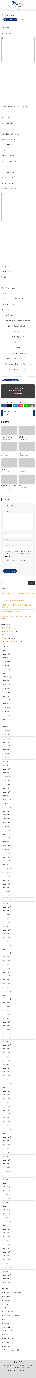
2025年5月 (6, 688)
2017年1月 (6, 941)
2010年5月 (6, 1248)
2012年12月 (7, 1129)
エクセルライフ (11, 634)
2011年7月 (6, 1194)
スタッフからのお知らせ (11, 1315)
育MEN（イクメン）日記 (10, 19)
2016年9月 (6, 957)
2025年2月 (6, 700)
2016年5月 (6, 972)
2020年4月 (6, 845)
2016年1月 (6, 987)
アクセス (9, 1367)
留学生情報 (7, 1342)
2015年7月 (6, 1010)
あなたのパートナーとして (18, 1365)
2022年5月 (6, 780)
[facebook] (14, 1362)
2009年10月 (7, 1275)
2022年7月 (6, 773)
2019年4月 (6, 861)
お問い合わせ (25, 1367)
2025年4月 (6, 692)
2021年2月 (6, 830)
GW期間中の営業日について (10, 612)
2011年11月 (7, 1179)
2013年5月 (6, 1110)
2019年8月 (6, 857)
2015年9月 (6, 1003)
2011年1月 (6, 1217)
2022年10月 (7, 765)
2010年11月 (7, 1225)
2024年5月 (6, 711)
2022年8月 (6, 769)
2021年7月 (6, 815)
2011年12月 (7, 1175)
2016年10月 (7, 953)
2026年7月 (6, 650)
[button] (4, 405)
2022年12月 (7, 761)
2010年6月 (6, 1244)
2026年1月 (6, 669)
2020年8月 (6, 838)
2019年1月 (6, 865)
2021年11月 (7, 803)
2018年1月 (6, 895)
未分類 (6, 1334)
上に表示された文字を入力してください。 (14, 560)
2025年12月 (7, 673)
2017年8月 (6, 914)
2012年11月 (7, 1133)
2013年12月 (7, 1083)
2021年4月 (6, 822)
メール (5, 539)
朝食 (2, 634)
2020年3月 (6, 849)
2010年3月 (6, 1256)
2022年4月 (6, 784)
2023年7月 (6, 738)
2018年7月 (6, 876)
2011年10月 (7, 1183)
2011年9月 (6, 1187)
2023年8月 (6, 734)
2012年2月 (6, 1167)
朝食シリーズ (8, 1331)
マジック (6, 1319)
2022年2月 (6, 792)
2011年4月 (6, 1206)
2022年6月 (6, 776)
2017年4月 (6, 930)
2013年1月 (6, 1125)
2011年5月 (6, 1202)
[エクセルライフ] (18, 4)
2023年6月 (6, 742)
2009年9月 (6, 1279)
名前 (5, 533)
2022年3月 (6, 788)
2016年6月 (6, 968)
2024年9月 (6, 707)
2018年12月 (7, 868)
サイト (5, 545)
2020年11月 (7, 834)
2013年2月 (6, 1122)
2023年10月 (7, 727)
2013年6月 (6, 1106)
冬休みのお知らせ (6, 631)
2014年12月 (7, 1037)
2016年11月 (7, 949)
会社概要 (9, 1365)
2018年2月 (6, 891)
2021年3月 (6, 826)
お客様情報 (7, 1300)
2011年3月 (6, 1210)
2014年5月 (6, 1064)
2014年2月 (6, 1075)
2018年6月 (6, 880)
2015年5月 (6, 1018)
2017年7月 (6, 918)
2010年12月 (7, 1221)
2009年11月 (7, 1271)
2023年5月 (6, 746)
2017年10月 (7, 907)
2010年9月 (6, 1233)
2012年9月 (6, 1141)
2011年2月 (6, 1213)
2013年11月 (7, 1087)
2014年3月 (6, 1072)
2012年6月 (6, 1152)
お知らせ (6, 1308)
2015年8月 (6, 1006)
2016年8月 (6, 960)
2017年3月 (6, 934)
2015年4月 (6, 1022)
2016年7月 (6, 964)
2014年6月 (6, 1060)
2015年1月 (6, 1033)
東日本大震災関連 (9, 1338)
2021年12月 (7, 799)
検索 (31, 583)
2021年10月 (7, 807)
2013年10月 (7, 1091)
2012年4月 (6, 1160)
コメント (6, 511)
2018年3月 (6, 888)
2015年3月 (6, 1026)
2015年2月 (6, 1029)
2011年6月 (6, 1198)
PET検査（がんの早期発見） (13, 1292)
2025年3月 (6, 696)
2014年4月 (6, 1068)
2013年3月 (6, 1118)
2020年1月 (6, 853)
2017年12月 (7, 899)
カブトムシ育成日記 (10, 1311)
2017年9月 (6, 911)
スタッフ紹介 (29, 1365)
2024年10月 (7, 704)
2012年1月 (6, 1171)
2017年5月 (6, 926)
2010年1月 (6, 1263)
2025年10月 (7, 677)
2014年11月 (7, 1041)
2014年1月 (6, 1079)
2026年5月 (6, 658)
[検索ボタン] (32, 4)
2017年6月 (6, 922)
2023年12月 (7, 719)
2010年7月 (6, 1240)
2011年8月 (6, 1190)
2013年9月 (6, 1095)
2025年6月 (6, 684)
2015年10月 (7, 999)
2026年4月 (6, 661)
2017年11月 (7, 903)
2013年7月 (6, 1102)
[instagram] (17, 1362)
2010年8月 (6, 1237)
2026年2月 (6, 665)
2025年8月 (6, 681)
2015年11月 (7, 995)
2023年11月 (7, 723)
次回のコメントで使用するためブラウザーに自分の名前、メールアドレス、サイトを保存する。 (18, 552)
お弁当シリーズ (8, 1304)
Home (4, 1365)
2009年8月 (6, 1283)
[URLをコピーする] (32, 405)
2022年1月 (6, 796)
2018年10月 (7, 872)
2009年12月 (7, 1267)
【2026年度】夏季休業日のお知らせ (12, 600)
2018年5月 (6, 884)
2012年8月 (6, 1145)
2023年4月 (6, 750)
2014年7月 (6, 1056)
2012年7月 (6, 1148)
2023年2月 (6, 753)
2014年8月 (6, 1052)
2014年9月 (6, 1049)
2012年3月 (6, 1164)
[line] (19, 1362)
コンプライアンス (17, 1367)
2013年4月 (6, 1114)
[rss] (21, 1362)
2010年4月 (6, 1252)
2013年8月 (6, 1098)
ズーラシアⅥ (5, 628)
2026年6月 (6, 654)
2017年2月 (6, 937)
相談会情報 (7, 1346)
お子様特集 (7, 1296)
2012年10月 (7, 1137)
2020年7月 (6, 842)
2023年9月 (6, 730)
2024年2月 (6, 715)
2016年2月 (6, 984)
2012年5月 (6, 1156)
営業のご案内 (8, 1327)
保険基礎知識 (8, 1323)
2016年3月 (6, 980)
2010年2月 (6, 1260)
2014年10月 (7, 1045)
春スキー (4, 641)
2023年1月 (6, 757)
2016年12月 (7, 945)
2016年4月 (6, 976)
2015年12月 (7, 991)
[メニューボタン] (4, 4)
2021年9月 (6, 811)
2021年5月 (6, 819)
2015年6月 (6, 1014)
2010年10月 (7, 1229)
